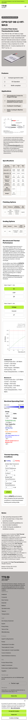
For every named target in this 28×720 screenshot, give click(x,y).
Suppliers (4, 671)
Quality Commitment (7, 665)
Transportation (5, 614)
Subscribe (14, 696)
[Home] (4, 6)
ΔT (14, 315)
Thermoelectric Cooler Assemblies (10, 650)
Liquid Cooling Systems (8, 639)
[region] (14, 709)
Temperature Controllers (8, 644)
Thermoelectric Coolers (8, 647)
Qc (14, 289)
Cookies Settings (14, 718)
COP (14, 292)
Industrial (4, 602)
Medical (4, 605)
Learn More (4, 2)
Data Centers (5, 600)
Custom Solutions (6, 653)
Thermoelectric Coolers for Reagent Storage (15, 96)
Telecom (4, 611)
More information (15, 708)
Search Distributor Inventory (9, 655)
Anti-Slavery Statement (8, 620)
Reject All (14, 714)
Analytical (4, 594)
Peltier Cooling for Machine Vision (15, 110)
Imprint (3, 623)
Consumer (4, 597)
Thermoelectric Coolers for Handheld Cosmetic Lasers (15, 101)
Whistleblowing (5, 632)
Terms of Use (5, 629)
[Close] (24, 700)
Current (14, 311)
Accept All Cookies (14, 711)
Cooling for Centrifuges (14, 106)
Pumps (3, 641)
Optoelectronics (6, 608)
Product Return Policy (7, 662)
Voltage (14, 307)
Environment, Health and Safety (10, 668)
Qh (14, 296)
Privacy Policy (5, 626)
